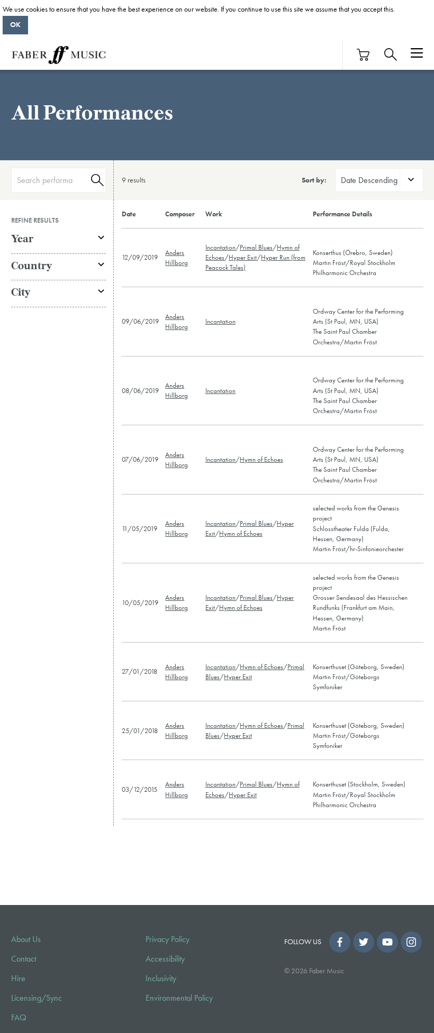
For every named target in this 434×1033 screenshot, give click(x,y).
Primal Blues (256, 247)
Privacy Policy (167, 939)
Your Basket (363, 55)
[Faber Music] (58, 55)
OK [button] (15, 24)
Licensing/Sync (36, 998)
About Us (26, 939)
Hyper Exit (243, 257)
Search (95, 180)
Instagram (411, 942)
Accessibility (165, 959)
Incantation (220, 247)
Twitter (363, 942)
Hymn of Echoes (261, 459)
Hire (18, 978)
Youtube (387, 942)
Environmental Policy (179, 998)
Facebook (339, 942)
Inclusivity (161, 978)
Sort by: (314, 180)
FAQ (18, 1017)
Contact (23, 959)
